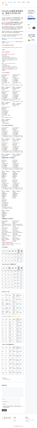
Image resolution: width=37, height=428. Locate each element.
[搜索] (34, 28)
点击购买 (3, 49)
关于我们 (15, 421)
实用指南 (6, 4)
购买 (21, 308)
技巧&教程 (28, 2)
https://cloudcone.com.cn (10, 41)
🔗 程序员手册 (27, 421)
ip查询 (15, 2)
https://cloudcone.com (10, 38)
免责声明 (15, 418)
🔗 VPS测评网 (32, 420)
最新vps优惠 (10, 2)
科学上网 (18, 2)
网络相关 (23, 2)
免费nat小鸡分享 (5, 378)
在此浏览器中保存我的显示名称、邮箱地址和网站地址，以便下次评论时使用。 (13, 407)
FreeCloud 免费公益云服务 (7, 379)
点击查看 (30, 15)
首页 (5, 2)
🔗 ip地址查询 (27, 420)
